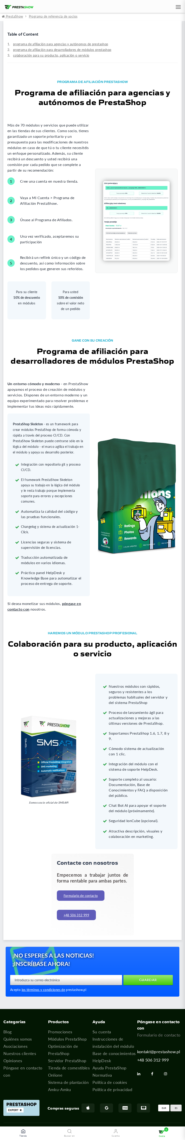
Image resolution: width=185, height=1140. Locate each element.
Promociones (60, 1031)
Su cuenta (101, 1031)
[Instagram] (167, 1073)
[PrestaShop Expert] (21, 1108)
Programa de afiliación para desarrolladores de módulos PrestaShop (62, 50)
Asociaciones (15, 1046)
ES (176, 1108)
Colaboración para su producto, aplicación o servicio (51, 55)
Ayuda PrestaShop (109, 1068)
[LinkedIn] (140, 1073)
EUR (164, 1108)
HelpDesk (101, 1060)
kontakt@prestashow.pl (158, 1051)
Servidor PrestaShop (67, 1060)
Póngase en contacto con (22, 1071)
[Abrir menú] (177, 8)
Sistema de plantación (68, 1082)
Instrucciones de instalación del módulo (113, 1042)
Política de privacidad (112, 1089)
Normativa (102, 1075)
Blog (7, 1031)
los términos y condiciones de (43, 990)
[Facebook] (154, 1073)
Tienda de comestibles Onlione (69, 1071)
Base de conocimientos (114, 1053)
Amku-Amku (59, 1089)
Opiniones (12, 1060)
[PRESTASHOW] (18, 7)
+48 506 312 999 (153, 1060)
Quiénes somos (17, 1039)
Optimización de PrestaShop (63, 1049)
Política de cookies (109, 1082)
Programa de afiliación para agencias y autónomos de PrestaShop (60, 44)
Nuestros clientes (19, 1053)
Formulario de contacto (81, 896)
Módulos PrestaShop (67, 1039)
